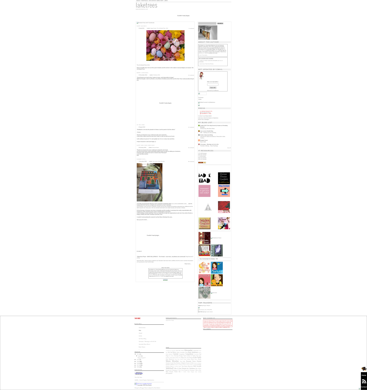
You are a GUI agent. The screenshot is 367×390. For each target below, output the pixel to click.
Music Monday (161, 161)
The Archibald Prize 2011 (143, 65)
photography (169, 373)
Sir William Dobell (177, 366)
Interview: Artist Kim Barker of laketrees (208, 118)
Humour (191, 357)
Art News (173, 352)
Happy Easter (153, 28)
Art (169, 352)
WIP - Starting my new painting (208, 132)
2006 (138, 367)
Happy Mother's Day (177, 357)
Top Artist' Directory (161, 273)
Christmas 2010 (156, 74)
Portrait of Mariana (197, 363)
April (139, 356)
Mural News (194, 359)
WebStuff (170, 368)
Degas (167, 355)
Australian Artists (184, 352)
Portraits (199, 364)
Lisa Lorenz (155, 161)
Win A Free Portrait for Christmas (184, 368)
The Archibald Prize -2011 (162, 28)
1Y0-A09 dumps (202, 153)
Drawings (176, 355)
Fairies (184, 355)
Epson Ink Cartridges (203, 119)
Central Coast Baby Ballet (205, 116)
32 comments (191, 147)
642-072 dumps (202, 157)
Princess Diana (169, 366)
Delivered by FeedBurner (213, 90)
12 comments (191, 75)
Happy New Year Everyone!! (146, 145)
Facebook (200, 97)
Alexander (188, 350)
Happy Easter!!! (142, 26)
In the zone (141, 124)
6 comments (191, 28)
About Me (178, 350)
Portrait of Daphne (181, 363)
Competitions (189, 354)
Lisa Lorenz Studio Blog (206, 131)
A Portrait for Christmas (170, 350)
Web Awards (197, 366)
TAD (150, 139)
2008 (138, 363)
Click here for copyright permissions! (144, 383)
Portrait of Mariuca (178, 364)
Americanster (142, 327)
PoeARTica (170, 273)
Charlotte (175, 354)
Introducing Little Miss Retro (207, 128)
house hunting (198, 371)
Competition (182, 354)
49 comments (191, 161)
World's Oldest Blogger (188, 371)
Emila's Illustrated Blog (206, 135)
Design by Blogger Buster (141, 388)
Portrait (199, 361)
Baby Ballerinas (193, 352)
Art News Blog (142, 338)
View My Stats (138, 377)
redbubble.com (182, 203)
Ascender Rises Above (144, 344)
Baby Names (142, 347)
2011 (138, 354)
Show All (229, 147)
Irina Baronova (170, 359)
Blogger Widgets (206, 305)
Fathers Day (195, 355)
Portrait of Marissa (170, 364)
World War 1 (178, 371)
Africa (182, 350)
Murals (199, 359)
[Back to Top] (359, 389)
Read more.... (188, 263)
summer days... (142, 159)
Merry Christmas (142, 72)
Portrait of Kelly (190, 363)
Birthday (170, 354)
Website (162, 139)
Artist (178, 352)
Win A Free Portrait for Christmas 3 (186, 370)
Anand (140, 333)
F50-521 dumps (202, 154)
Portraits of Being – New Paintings (209, 145)
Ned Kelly (182, 361)
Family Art (189, 355)
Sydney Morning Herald (205, 112)
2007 (138, 365)
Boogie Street (204, 140)
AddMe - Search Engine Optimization (144, 380)
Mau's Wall (203, 141)
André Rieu (196, 350)
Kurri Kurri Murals (179, 359)
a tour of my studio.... (203, 55)
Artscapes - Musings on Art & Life (209, 144)
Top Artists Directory (187, 366)
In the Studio (197, 357)
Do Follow (171, 355)
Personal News (155, 147)
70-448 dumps (202, 156)
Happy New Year (185, 357)
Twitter (200, 99)
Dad (200, 354)
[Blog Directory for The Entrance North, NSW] (202, 163)
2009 (138, 361)
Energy (181, 355)
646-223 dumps (202, 159)
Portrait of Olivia (186, 364)
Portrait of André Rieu (171, 363)
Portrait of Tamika (193, 364)
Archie (140, 336)
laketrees (216, 50)
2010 (138, 359)
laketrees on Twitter (203, 53)
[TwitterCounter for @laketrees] (206, 102)
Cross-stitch (196, 354)
